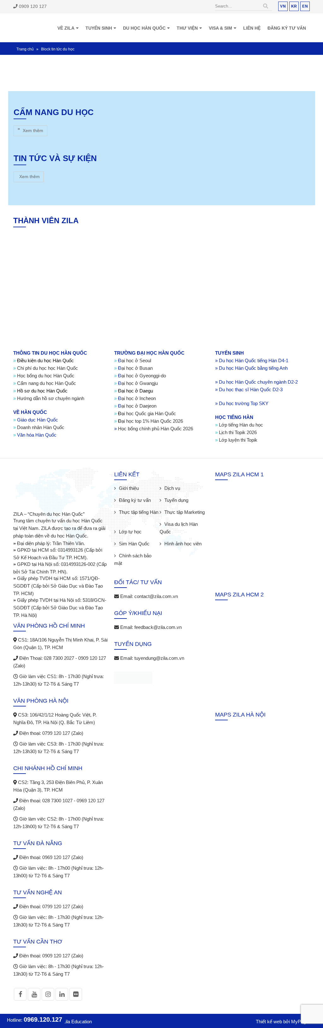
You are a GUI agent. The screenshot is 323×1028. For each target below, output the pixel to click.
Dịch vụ (172, 695)
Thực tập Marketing (184, 719)
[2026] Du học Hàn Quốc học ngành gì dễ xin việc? (48, 205)
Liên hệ (252, 27)
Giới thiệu (129, 695)
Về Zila (65, 27)
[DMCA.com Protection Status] (133, 885)
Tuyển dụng (176, 707)
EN (305, 6)
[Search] (265, 6)
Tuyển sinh (98, 27)
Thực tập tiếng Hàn (138, 719)
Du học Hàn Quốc (144, 27)
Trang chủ (25, 49)
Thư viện (187, 27)
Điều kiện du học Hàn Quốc (43, 567)
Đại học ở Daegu (133, 597)
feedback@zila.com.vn (158, 834)
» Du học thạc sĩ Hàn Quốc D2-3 (249, 596)
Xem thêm (32, 130)
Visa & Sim (220, 27)
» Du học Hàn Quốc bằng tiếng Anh (251, 575)
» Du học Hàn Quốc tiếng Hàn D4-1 (251, 567)
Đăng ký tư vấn (286, 27)
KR (294, 6)
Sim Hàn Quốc (134, 750)
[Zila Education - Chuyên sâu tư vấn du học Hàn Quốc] (30, 27)
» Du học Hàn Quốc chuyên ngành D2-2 (256, 588)
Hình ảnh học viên (183, 750)
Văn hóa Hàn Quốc (34, 641)
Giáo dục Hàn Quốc (37, 626)
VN (283, 6)
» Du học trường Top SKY (241, 610)
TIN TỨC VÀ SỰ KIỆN (55, 293)
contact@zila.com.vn (156, 803)
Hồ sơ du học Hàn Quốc (40, 597)
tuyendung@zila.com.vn (159, 865)
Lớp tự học (130, 738)
